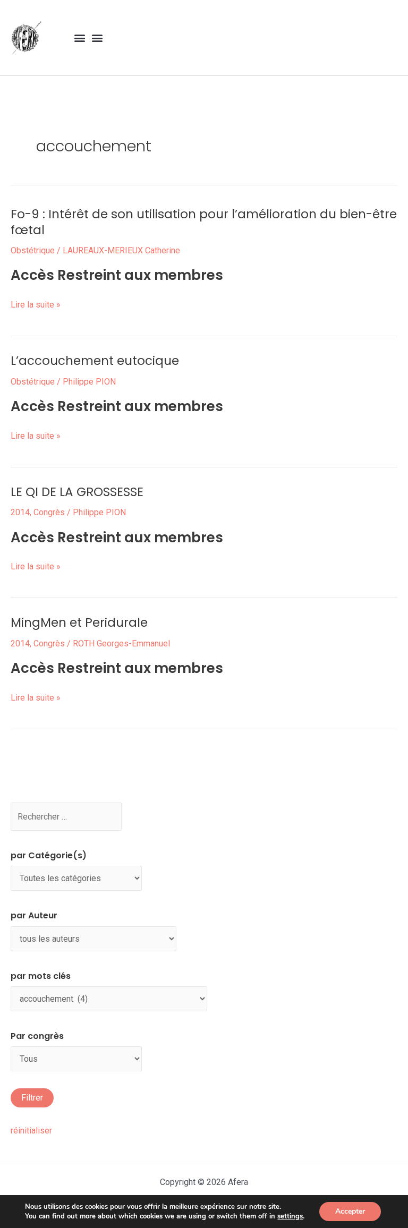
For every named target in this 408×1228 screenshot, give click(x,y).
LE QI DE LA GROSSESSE (77, 491)
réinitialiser (31, 1130)
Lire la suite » (36, 304)
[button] (80, 38)
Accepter (350, 1211)
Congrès (49, 512)
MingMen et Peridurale (79, 622)
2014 (20, 512)
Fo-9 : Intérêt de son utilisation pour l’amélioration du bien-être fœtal (204, 222)
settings (290, 1216)
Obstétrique (33, 250)
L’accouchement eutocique (95, 360)
